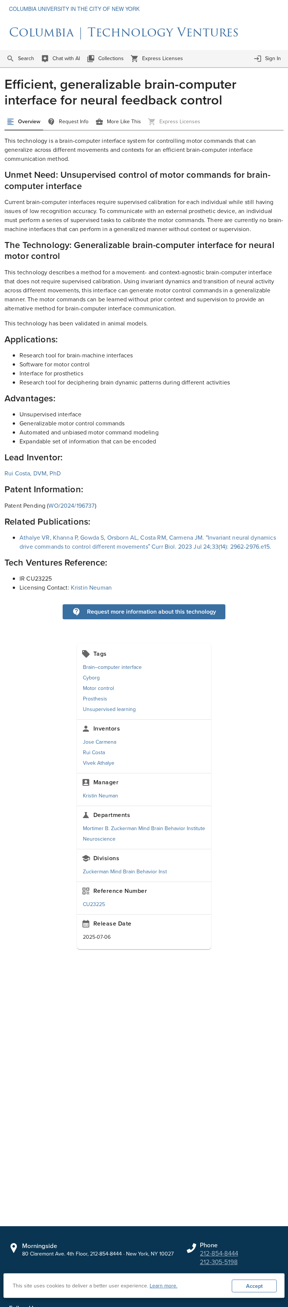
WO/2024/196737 (71, 505)
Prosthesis (95, 699)
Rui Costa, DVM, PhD (32, 473)
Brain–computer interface (112, 667)
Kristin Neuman (91, 587)
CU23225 (94, 904)
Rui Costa (94, 752)
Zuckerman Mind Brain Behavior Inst (125, 872)
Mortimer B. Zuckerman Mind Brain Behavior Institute (144, 828)
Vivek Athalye (98, 763)
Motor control (98, 688)
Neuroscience (99, 839)
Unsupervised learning (109, 709)
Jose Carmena (99, 742)
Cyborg (91, 678)
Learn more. (163, 1286)
